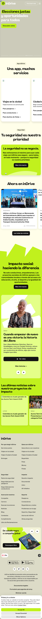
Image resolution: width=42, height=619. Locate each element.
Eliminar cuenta (21, 593)
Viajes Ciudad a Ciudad (9, 455)
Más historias (20, 366)
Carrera (3, 502)
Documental (26, 482)
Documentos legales (21, 586)
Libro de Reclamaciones (9, 522)
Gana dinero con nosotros (30, 448)
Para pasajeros (8, 109)
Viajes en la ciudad (7, 451)
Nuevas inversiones (8, 505)
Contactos (4, 515)
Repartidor (25, 458)
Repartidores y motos (29, 505)
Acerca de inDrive (28, 515)
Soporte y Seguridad (28, 512)
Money (24, 465)
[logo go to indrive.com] (8, 3)
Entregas (4, 458)
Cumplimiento (6, 519)
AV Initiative (26, 488)
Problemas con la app (29, 509)
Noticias (4, 509)
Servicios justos (6, 448)
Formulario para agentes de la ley (21, 589)
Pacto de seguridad (7, 478)
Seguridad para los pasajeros (7, 483)
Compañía (4, 498)
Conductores (26, 502)
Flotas (24, 469)
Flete (23, 462)
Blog (2, 512)
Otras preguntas (27, 519)
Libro (23, 485)
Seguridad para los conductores (7, 488)
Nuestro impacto (27, 478)
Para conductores (9, 113)
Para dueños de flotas (11, 117)
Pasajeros (25, 498)
